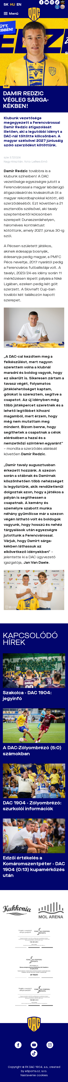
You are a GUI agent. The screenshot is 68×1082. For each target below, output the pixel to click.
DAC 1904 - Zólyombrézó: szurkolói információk (32, 806)
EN (19, 4)
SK (6, 4)
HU (12, 4)
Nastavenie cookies (34, 1075)
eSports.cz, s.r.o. (36, 1071)
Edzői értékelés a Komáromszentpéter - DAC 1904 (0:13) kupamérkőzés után (34, 866)
